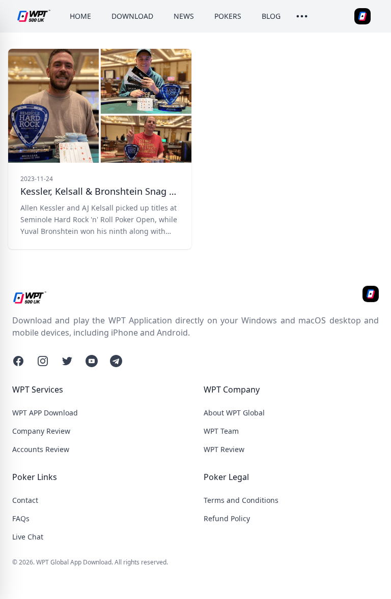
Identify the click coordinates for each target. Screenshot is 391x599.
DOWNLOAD (132, 16)
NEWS (184, 16)
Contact (25, 500)
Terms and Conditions (241, 500)
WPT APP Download (45, 412)
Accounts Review (40, 449)
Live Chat (27, 537)
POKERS (227, 16)
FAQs (21, 518)
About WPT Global (234, 412)
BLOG (271, 16)
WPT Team (221, 431)
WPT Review (224, 449)
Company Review (41, 431)
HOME (80, 16)
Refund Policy (227, 518)
